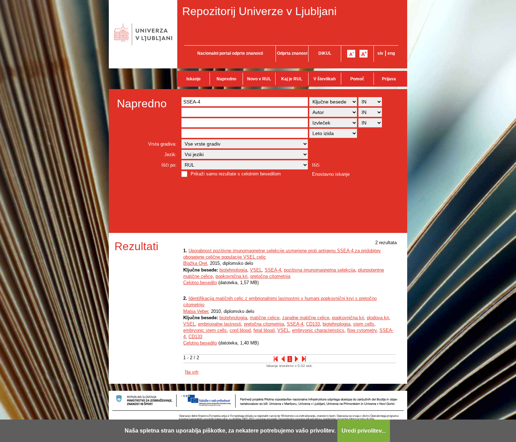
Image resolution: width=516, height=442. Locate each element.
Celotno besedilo (200, 282)
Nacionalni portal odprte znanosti (230, 53)
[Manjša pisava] (351, 54)
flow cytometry (362, 330)
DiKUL (324, 53)
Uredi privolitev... (364, 431)
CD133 (313, 324)
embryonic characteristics (318, 330)
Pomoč (357, 78)
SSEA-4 (273, 270)
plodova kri (378, 317)
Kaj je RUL (291, 78)
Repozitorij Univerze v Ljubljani (259, 11)
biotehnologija (233, 270)
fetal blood (263, 330)
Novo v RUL (259, 78)
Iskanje (193, 78)
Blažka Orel (195, 263)
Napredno (226, 78)
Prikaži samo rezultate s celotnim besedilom (236, 173)
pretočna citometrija (270, 276)
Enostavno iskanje (331, 174)
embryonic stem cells (205, 330)
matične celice (264, 317)
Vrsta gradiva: (162, 144)
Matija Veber (195, 311)
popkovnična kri (231, 276)
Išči (315, 165)
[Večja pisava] (363, 54)
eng (391, 53)
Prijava (389, 78)
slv (380, 53)
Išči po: (169, 165)
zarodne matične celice (305, 317)
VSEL (256, 270)
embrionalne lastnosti (219, 324)
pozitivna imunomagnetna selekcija (319, 270)
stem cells (363, 324)
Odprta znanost (292, 53)
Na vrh (191, 372)
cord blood (240, 330)
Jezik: (170, 154)
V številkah (324, 78)
